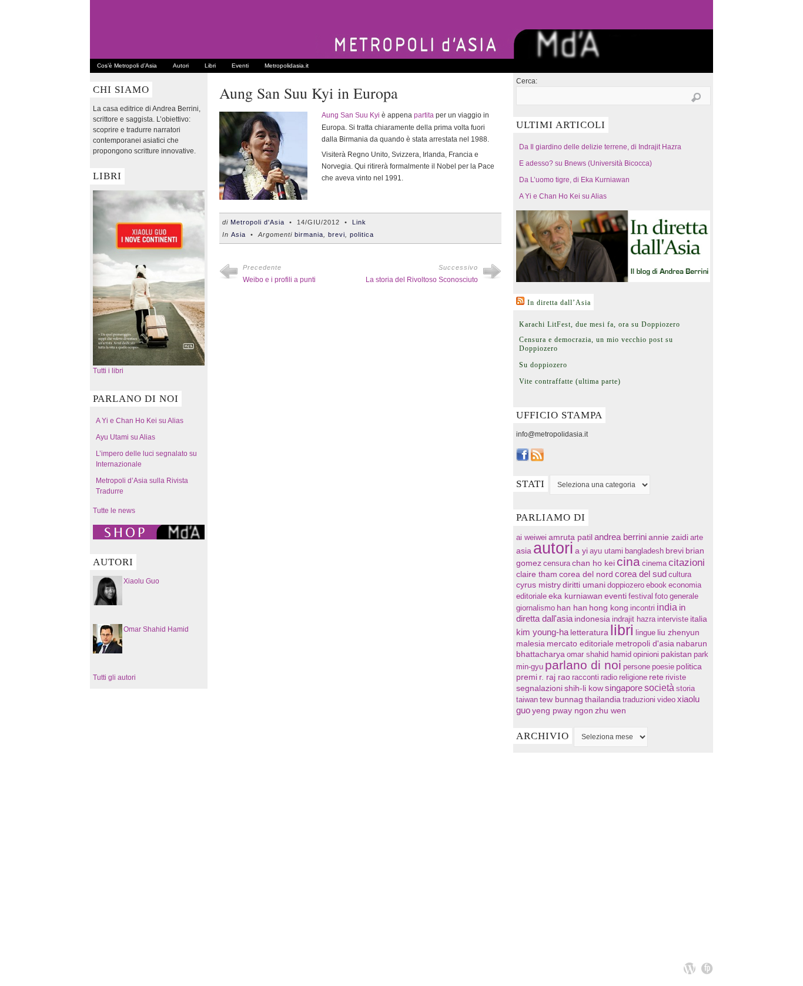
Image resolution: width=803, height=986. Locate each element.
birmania (309, 234)
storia (685, 688)
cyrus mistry (538, 585)
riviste (675, 677)
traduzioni (639, 699)
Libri (210, 65)
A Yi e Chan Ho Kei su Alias (139, 421)
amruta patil (570, 537)
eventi (615, 596)
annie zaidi (668, 537)
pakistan (676, 654)
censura (556, 563)
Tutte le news (114, 511)
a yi (581, 550)
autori (553, 548)
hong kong (608, 607)
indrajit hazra (633, 619)
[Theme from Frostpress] (707, 968)
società (659, 688)
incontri (642, 607)
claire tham (536, 574)
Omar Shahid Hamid (156, 629)
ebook (656, 585)
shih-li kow (583, 688)
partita (424, 115)
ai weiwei (531, 537)
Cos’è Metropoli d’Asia (127, 65)
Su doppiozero (543, 365)
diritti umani (584, 585)
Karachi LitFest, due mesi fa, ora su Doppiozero (599, 324)
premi (526, 677)
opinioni (646, 654)
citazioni (686, 562)
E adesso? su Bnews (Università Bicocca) (585, 163)
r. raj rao (554, 677)
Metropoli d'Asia (257, 222)
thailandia (603, 699)
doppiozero (625, 585)
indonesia (592, 618)
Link (359, 222)
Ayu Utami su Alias (125, 437)
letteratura (589, 632)
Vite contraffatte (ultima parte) (570, 381)
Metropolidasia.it (287, 65)
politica (362, 234)
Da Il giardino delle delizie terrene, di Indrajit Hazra (600, 147)
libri (622, 630)
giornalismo (535, 607)
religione (633, 677)
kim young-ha (542, 632)
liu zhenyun (678, 632)
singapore (624, 688)
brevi (336, 234)
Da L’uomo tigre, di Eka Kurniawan (574, 180)
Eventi (240, 65)
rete (656, 677)
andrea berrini (620, 537)
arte (696, 537)
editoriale (531, 596)
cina (628, 561)
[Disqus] (360, 462)
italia (698, 619)
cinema (654, 563)
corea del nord (586, 574)
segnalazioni (539, 688)
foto (661, 596)
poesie (663, 666)
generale (684, 596)
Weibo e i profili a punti (279, 280)
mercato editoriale (580, 643)
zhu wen (610, 710)
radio (609, 677)
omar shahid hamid (599, 654)
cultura (679, 574)
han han (572, 607)
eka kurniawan (575, 596)
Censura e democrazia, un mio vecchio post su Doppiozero (596, 344)
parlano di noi (583, 665)
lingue (645, 632)
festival (640, 596)
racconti (585, 677)
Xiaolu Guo (141, 581)
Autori (181, 65)
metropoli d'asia (644, 643)
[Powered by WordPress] (689, 968)
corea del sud (641, 574)
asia (523, 550)
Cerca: (526, 81)
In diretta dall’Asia (559, 303)
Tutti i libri (108, 371)
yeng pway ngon (562, 710)
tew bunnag (561, 699)
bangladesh (644, 550)
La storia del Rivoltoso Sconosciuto (422, 280)
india (667, 607)
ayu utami (606, 550)
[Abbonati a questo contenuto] (520, 301)
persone (636, 666)
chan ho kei (593, 563)
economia (684, 585)
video (666, 699)
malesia (530, 643)
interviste (672, 619)
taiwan (527, 699)
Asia (238, 234)
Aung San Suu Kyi (351, 115)
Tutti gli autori (114, 677)
